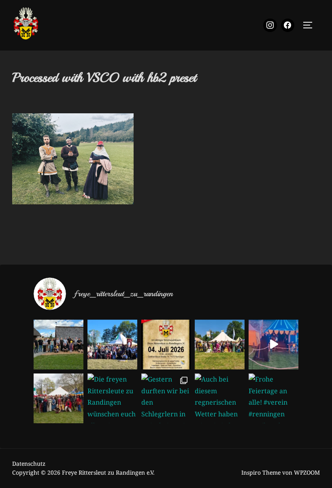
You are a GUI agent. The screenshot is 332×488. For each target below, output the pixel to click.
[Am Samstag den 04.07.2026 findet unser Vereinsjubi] (166, 344)
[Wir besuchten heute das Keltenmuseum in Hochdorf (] (58, 344)
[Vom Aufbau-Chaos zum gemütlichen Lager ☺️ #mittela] (273, 344)
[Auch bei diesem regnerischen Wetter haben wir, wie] (220, 398)
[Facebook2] (288, 25)
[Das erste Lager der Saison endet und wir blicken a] (58, 398)
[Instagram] (270, 25)
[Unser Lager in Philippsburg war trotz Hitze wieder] (220, 344)
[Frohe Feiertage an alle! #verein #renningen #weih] (273, 398)
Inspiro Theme (261, 472)
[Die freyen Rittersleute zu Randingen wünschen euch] (112, 398)
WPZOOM (307, 472)
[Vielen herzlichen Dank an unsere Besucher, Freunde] (112, 344)
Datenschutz (28, 463)
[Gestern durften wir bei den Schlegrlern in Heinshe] (166, 398)
